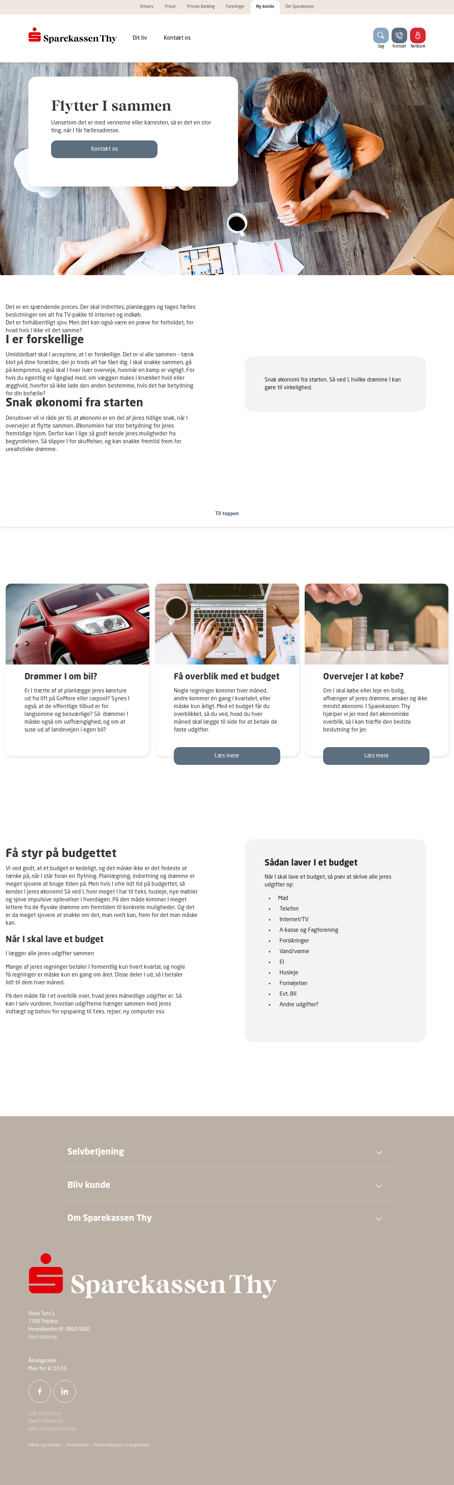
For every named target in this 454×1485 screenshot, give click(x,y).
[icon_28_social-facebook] (39, 1391)
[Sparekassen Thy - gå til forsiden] (72, 35)
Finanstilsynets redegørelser (121, 1445)
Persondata (78, 1445)
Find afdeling (42, 1337)
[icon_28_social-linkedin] (65, 1391)
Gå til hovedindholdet (33, 494)
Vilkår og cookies (44, 1445)
